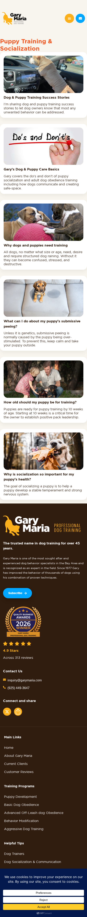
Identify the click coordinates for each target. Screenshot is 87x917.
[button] (69, 18)
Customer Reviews (19, 772)
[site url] (14, 18)
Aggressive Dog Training (24, 829)
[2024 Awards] (23, 621)
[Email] (80, 18)
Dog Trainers (14, 854)
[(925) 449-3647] (4, 687)
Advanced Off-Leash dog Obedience (33, 813)
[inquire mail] (4, 679)
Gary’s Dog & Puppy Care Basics (31, 169)
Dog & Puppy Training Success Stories (37, 97)
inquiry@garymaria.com (24, 680)
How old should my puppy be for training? (40, 402)
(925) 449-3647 (18, 688)
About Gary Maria (18, 756)
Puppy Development (20, 797)
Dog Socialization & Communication (32, 862)
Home (8, 748)
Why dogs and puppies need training (36, 245)
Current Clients (16, 764)
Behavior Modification (21, 821)
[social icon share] (7, 712)
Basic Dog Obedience (21, 805)
